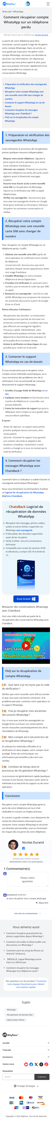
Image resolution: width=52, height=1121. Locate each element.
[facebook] (31, 1064)
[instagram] (46, 1064)
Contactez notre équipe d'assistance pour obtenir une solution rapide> (26, 984)
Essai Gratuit (24, 598)
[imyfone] (9, 3)
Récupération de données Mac (20, 1015)
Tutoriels (7, 1050)
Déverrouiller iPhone (15, 1020)
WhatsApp (18, 11)
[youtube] (26, 1064)
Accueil (8, 11)
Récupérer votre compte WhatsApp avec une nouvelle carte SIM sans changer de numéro (24, 95)
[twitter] (36, 1064)
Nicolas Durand (41, 35)
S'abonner (42, 1077)
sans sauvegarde (24, 530)
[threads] (41, 1064)
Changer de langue (26, 1086)
